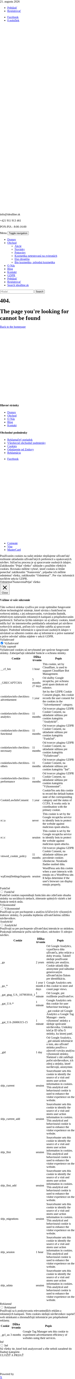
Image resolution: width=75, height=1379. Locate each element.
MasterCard (14, 549)
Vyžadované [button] (7, 639)
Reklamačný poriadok (20, 439)
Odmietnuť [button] (6, 581)
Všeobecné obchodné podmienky (26, 442)
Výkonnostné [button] (7, 904)
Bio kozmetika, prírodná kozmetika (35, 262)
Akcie (18, 246)
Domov (11, 239)
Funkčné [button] (5, 888)
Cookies (12, 446)
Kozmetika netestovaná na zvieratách (36, 255)
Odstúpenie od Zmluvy (20, 449)
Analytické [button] (6, 921)
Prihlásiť (12, 7)
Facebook (13, 458)
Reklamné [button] (6, 1303)
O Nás (11, 265)
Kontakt (12, 272)
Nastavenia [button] (19, 581)
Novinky (20, 249)
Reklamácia (14, 452)
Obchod (12, 242)
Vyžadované (11, 643)
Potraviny (20, 252)
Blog (10, 268)
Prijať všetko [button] (32, 581)
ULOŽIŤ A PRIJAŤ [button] (12, 1355)
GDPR (11, 275)
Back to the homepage (13, 326)
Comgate (12, 543)
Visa (9, 546)
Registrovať (14, 10)
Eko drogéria (22, 259)
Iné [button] (2, 1341)
